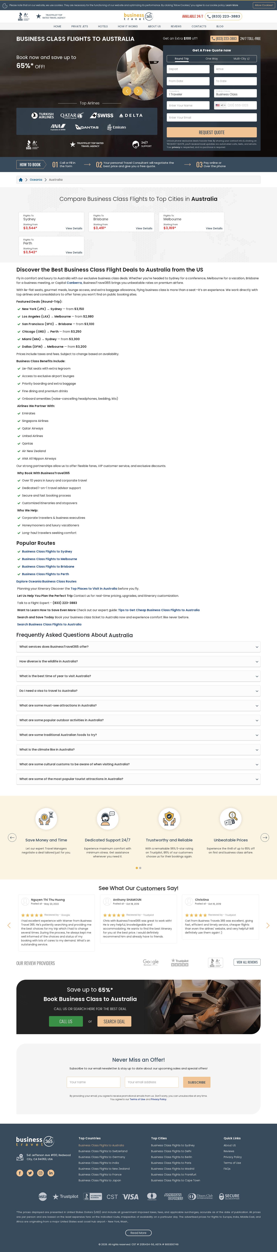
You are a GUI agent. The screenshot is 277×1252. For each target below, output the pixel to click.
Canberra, (75, 283)
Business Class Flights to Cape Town (175, 1180)
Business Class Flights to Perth (45, 574)
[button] (137, 868)
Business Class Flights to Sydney (47, 551)
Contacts (199, 26)
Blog (220, 26)
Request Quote (212, 132)
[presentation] (12, 837)
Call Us (66, 1021)
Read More (138, 1233)
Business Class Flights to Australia (101, 1145)
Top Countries (90, 1138)
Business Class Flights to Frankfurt (173, 1174)
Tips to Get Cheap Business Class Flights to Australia (158, 610)
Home (57, 26)
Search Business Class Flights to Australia (48, 624)
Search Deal (114, 1021)
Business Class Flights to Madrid (172, 1169)
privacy (176, 147)
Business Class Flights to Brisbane (48, 566)
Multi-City (240, 58)
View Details (74, 228)
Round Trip (182, 58)
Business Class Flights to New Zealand (104, 1169)
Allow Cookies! (264, 5)
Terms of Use (137, 1099)
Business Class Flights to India (99, 1163)
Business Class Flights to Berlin (171, 1157)
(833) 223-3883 (226, 16)
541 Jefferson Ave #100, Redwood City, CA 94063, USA (49, 1157)
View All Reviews (247, 962)
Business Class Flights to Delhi (171, 1151)
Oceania (36, 180)
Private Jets (79, 26)
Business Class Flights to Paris (171, 1163)
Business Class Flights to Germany (102, 1157)
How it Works (128, 26)
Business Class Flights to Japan (100, 1180)
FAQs (227, 1169)
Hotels (103, 26)
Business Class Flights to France (100, 1174)
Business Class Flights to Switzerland (103, 1151)
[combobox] (220, 105)
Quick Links (232, 1138)
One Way (212, 58)
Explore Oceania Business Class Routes (46, 581)
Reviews (176, 26)
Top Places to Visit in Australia (93, 588)
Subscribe (197, 1082)
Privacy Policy (158, 1099)
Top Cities (159, 1138)
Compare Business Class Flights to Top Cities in (125, 199)
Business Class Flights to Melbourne (49, 559)
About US (154, 26)
